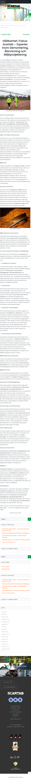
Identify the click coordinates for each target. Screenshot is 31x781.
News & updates (6, 566)
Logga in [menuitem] (3, 1)
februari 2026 (5, 617)
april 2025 (4, 626)
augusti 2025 (5, 624)
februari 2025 (5, 631)
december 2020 (5, 646)
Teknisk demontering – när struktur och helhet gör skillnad (16, 539)
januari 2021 (5, 644)
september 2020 (5, 649)
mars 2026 (4, 614)
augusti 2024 (5, 639)
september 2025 (5, 621)
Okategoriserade (6, 569)
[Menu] (29, 7)
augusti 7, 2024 (16, 25)
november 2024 (5, 634)
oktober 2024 (5, 636)
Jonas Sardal (6, 25)
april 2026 (4, 612)
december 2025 (5, 619)
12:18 (24, 25)
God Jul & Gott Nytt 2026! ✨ (9, 542)
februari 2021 (5, 641)
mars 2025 (4, 629)
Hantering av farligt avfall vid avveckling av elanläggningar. (16, 533)
